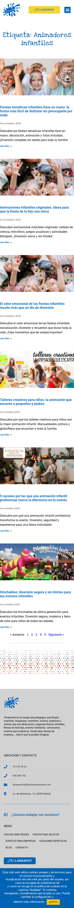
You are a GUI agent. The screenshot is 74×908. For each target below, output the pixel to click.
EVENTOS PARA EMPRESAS (21, 840)
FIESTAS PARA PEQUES (16, 834)
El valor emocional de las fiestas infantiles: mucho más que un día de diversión (32, 306)
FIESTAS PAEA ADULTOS (46, 834)
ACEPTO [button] (53, 902)
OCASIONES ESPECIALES (53, 840)
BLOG (9, 847)
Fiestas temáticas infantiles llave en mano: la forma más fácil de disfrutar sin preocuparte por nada (36, 111)
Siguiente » (56, 634)
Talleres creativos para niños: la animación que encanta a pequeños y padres (36, 402)
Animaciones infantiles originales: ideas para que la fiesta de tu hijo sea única (34, 209)
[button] (67, 10)
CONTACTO (22, 847)
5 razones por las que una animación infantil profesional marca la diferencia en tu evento (33, 498)
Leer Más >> (6, 146)
